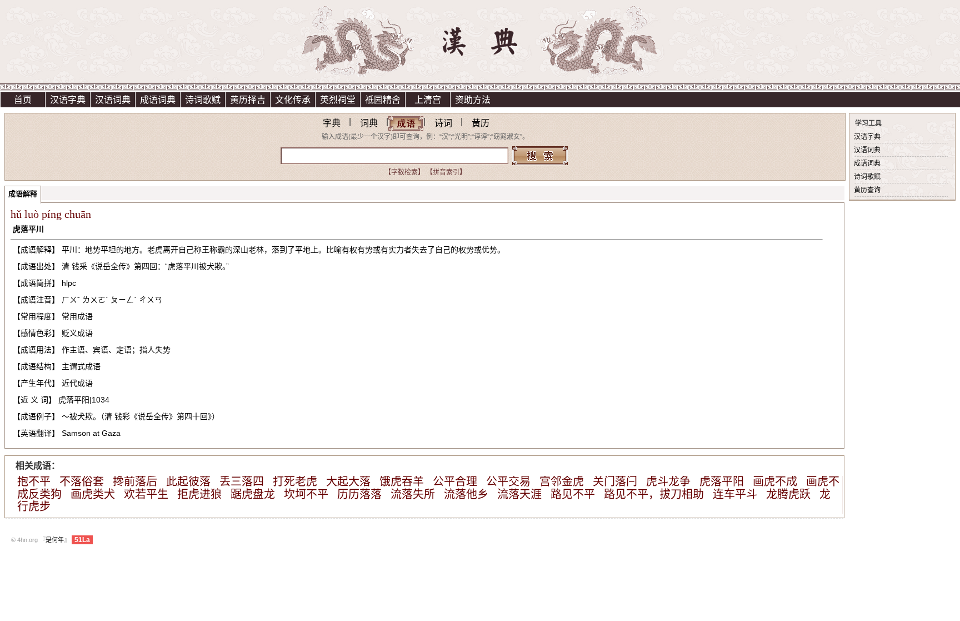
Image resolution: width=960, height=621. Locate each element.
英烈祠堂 (338, 100)
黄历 (480, 123)
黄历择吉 (248, 100)
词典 (369, 123)
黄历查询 (867, 190)
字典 (332, 123)
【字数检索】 (404, 172)
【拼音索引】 (446, 172)
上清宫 (427, 100)
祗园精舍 (383, 100)
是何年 (55, 539)
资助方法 (473, 100)
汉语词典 (113, 100)
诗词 (443, 123)
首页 (23, 100)
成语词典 (158, 100)
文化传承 (293, 100)
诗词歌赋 (203, 100)
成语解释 (22, 194)
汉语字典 (68, 100)
